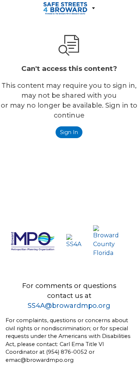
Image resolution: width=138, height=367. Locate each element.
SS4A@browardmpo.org (69, 306)
